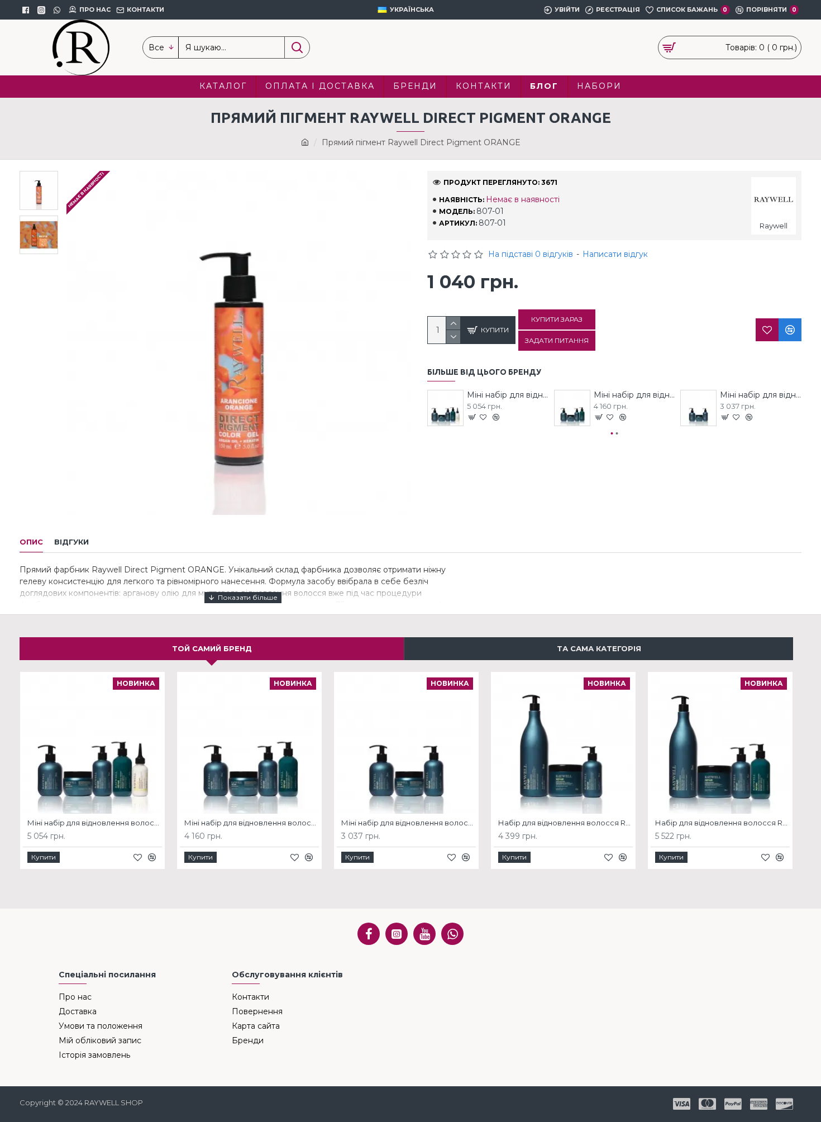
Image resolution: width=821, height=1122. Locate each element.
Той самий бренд (212, 648)
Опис (31, 541)
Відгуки (71, 541)
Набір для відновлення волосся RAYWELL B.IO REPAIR (565, 822)
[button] (612, 433)
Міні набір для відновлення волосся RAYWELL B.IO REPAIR (507, 395)
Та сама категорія (599, 648)
